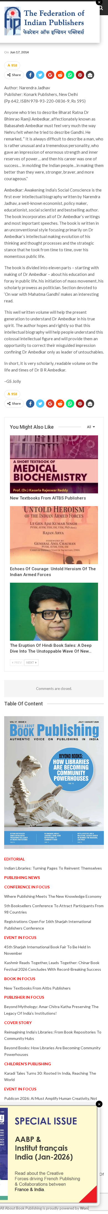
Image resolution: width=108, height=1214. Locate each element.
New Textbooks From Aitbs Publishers (37, 988)
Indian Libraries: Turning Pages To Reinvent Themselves (53, 868)
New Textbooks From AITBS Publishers (48, 498)
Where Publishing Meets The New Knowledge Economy (52, 896)
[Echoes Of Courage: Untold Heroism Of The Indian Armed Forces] (54, 535)
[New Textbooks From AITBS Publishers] (54, 464)
